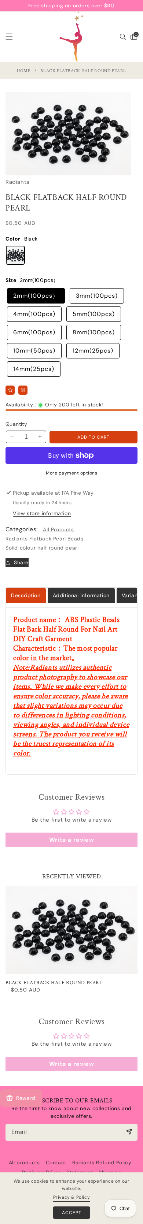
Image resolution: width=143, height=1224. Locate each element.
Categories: (21, 529)
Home (23, 71)
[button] (14, 37)
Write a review (71, 840)
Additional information (81, 595)
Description (26, 595)
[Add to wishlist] (10, 390)
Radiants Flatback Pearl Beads (44, 538)
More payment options (71, 473)
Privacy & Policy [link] (71, 1197)
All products (24, 1162)
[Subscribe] (129, 1132)
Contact (56, 1162)
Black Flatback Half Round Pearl (54, 982)
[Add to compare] (22, 390)
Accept (71, 1213)
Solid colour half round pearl (42, 547)
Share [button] (21, 562)
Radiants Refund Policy (101, 1162)
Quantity (16, 424)
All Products (58, 529)
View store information (42, 513)
